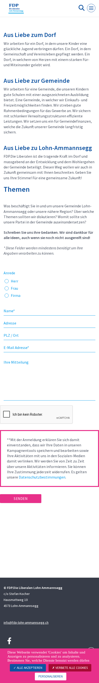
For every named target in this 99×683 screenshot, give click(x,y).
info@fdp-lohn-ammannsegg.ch (26, 622)
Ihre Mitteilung (16, 362)
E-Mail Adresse (16, 347)
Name (9, 310)
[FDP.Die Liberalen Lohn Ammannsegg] (16, 10)
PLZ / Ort (11, 335)
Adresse (10, 323)
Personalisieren (50, 676)
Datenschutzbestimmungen (42, 477)
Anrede (9, 272)
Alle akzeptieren (29, 668)
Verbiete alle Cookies (71, 668)
